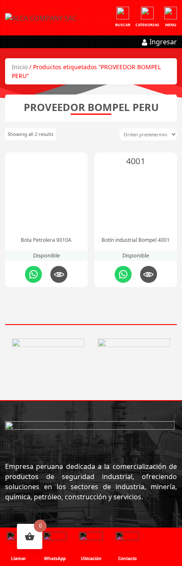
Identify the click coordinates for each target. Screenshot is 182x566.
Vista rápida (58, 274)
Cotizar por (33, 274)
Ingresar (162, 41)
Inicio (20, 67)
